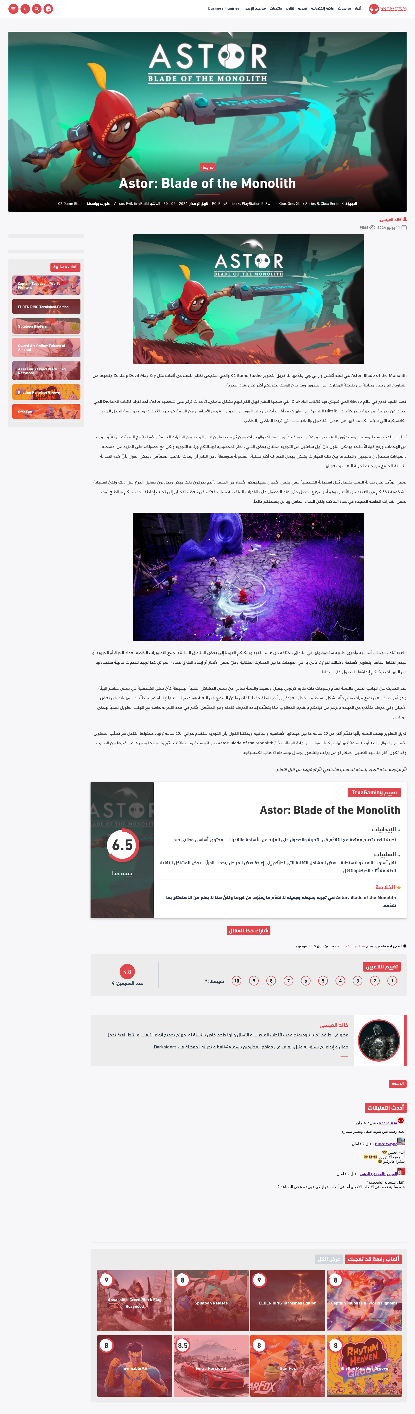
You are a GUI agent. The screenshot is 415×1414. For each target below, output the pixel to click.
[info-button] (13, 9)
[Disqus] (249, 1175)
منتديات (276, 8)
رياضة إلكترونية (322, 8)
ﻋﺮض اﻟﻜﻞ (329, 1258)
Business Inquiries (223, 8)
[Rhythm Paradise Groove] (364, 1366)
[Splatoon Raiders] (211, 1300)
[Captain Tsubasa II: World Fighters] (364, 1300)
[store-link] (47, 9)
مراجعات (344, 8)
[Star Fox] (287, 1366)
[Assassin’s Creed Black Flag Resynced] (134, 1300)
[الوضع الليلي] (25, 9)
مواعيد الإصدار (254, 8)
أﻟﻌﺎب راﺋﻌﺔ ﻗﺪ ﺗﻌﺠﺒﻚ (373, 1258)
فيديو (302, 8)
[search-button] (36, 9)
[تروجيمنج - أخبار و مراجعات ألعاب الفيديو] (388, 9)
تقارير (290, 8)
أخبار (358, 8)
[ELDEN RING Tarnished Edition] (287, 1300)
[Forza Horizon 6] (211, 1366)
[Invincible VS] (134, 1366)
